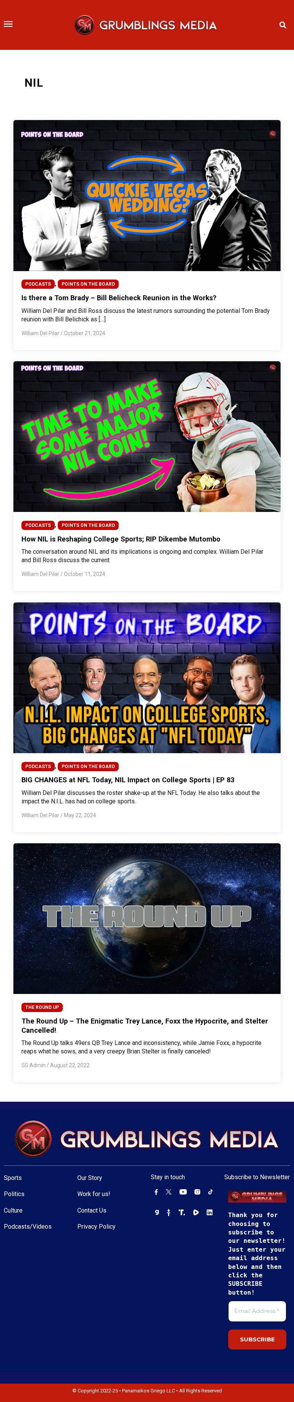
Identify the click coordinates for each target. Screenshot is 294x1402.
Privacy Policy (96, 1226)
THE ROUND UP (42, 1007)
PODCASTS (38, 284)
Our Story (89, 1177)
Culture (13, 1210)
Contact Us (91, 1210)
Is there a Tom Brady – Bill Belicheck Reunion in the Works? (118, 298)
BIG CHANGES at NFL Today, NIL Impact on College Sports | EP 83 (127, 780)
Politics (14, 1194)
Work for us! (93, 1194)
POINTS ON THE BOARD (88, 284)
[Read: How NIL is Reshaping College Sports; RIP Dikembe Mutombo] (147, 436)
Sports (13, 1177)
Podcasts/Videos (28, 1226)
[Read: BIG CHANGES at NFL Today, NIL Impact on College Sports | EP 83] (147, 677)
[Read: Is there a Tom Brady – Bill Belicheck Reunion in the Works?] (147, 195)
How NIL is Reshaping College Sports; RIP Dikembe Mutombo (120, 539)
